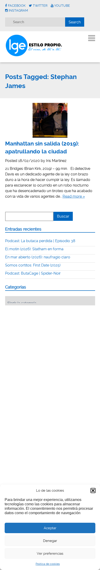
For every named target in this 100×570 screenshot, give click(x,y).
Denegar (50, 541)
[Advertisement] (40, 338)
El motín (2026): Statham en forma (34, 249)
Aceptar (50, 528)
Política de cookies (48, 564)
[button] (93, 490)
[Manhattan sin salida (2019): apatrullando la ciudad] (50, 120)
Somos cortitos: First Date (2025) (32, 265)
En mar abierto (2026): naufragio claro (37, 257)
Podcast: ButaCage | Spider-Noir (33, 273)
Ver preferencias (50, 553)
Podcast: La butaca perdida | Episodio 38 (40, 241)
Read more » (74, 196)
